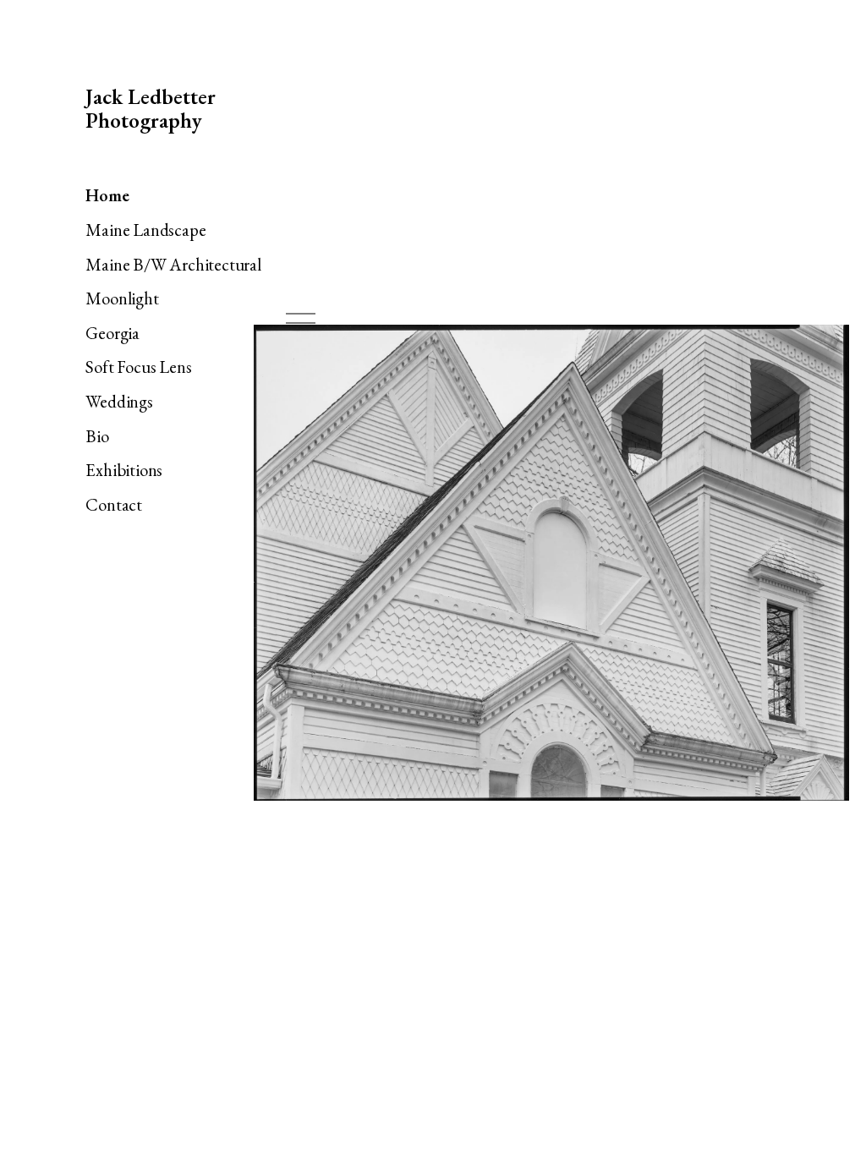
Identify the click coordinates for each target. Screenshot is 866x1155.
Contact (113, 504)
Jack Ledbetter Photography (150, 109)
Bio (96, 435)
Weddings (118, 401)
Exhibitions (123, 469)
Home (107, 194)
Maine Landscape (145, 229)
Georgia (112, 332)
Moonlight (121, 298)
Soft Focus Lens (138, 366)
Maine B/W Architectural (172, 264)
